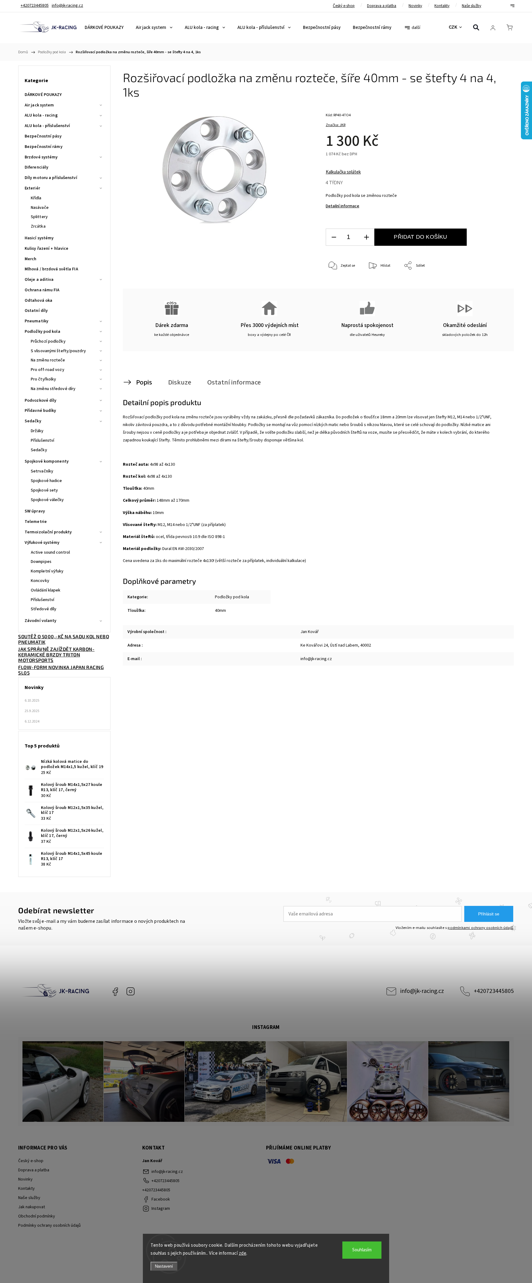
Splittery (39, 217)
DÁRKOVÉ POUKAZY (43, 95)
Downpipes (41, 562)
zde (243, 1253)
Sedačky (33, 421)
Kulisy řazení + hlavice (46, 248)
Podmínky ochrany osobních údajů (49, 1225)
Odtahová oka (38, 300)
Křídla (36, 198)
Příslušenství (42, 440)
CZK (453, 27)
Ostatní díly (36, 311)
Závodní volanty (41, 621)
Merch (31, 259)
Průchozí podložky (48, 341)
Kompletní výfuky (47, 571)
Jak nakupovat (31, 1207)
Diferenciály (36, 167)
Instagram (130, 991)
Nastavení (164, 1266)
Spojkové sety (44, 490)
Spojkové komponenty (47, 461)
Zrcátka (38, 226)
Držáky (37, 431)
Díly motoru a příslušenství (51, 178)
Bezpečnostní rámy (43, 147)
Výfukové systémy (42, 543)
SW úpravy (35, 511)
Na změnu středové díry (53, 389)
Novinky (415, 6)
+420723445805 (494, 991)
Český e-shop (344, 6)
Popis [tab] (144, 382)
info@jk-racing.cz (422, 991)
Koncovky (40, 581)
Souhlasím (362, 1250)
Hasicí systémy (39, 238)
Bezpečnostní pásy (43, 136)
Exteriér (32, 188)
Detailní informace (342, 206)
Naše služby (471, 6)
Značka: (335, 125)
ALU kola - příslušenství (47, 126)
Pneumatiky (36, 321)
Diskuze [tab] (179, 382)
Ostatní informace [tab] (234, 382)
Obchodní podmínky (36, 1216)
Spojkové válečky (47, 500)
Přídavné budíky (40, 411)
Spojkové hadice (46, 481)
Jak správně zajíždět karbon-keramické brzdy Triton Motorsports (56, 654)
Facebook (115, 991)
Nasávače (40, 208)
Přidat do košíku (420, 237)
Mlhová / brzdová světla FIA (51, 269)
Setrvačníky (42, 471)
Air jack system (39, 105)
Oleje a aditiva (39, 280)
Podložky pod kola (42, 332)
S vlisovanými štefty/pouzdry (58, 351)
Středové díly (43, 609)
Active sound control (50, 552)
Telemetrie (36, 522)
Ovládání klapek (46, 590)
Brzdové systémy (41, 157)
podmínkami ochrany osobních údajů (480, 927)
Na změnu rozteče (48, 360)
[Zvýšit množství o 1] (366, 237)
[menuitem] (104, 27)
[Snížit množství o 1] (333, 237)
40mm (220, 611)
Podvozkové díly (41, 400)
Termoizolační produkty (48, 532)
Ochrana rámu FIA (42, 290)
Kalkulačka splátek (343, 172)
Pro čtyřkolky (43, 379)
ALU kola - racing (41, 115)
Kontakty (441, 6)
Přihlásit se (488, 913)
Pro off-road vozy (47, 370)
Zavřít (493, 286)
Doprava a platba (381, 6)
